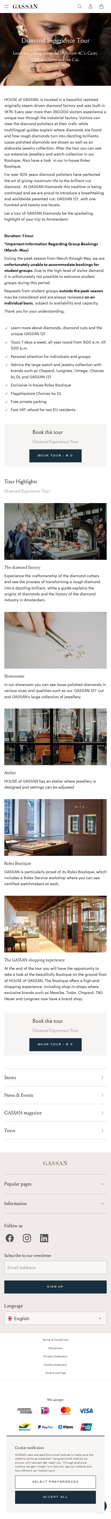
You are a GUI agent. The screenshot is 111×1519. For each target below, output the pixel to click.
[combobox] (55, 1318)
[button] (55, 1318)
